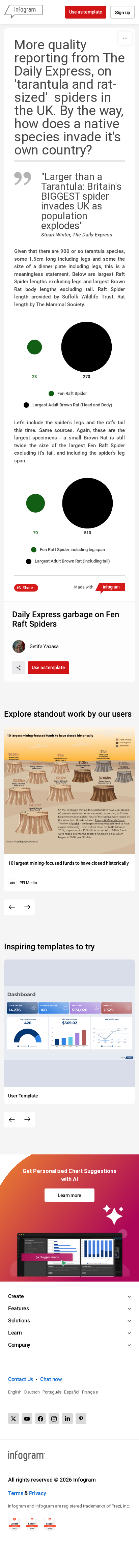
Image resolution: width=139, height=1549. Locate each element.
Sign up (122, 12)
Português (52, 1392)
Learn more (69, 1195)
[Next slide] (27, 907)
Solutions (19, 1320)
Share (28, 587)
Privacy (37, 1493)
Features (18, 1308)
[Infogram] (23, 12)
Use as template (86, 12)
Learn (15, 1332)
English (15, 1392)
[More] (125, 38)
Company (19, 1345)
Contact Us (20, 1379)
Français (90, 1392)
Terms (15, 1493)
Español (71, 1392)
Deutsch (32, 1392)
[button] (69, 393)
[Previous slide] (11, 907)
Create (16, 1296)
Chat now (51, 1379)
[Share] (18, 667)
